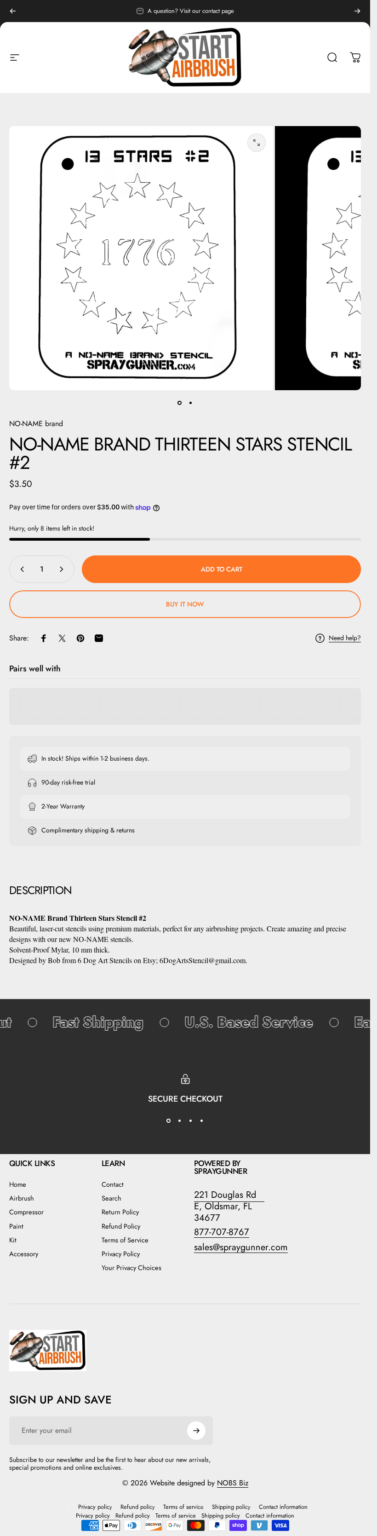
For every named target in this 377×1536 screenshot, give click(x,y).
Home (17, 1184)
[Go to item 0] (179, 403)
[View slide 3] (190, 1120)
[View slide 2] (179, 1120)
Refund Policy (121, 1226)
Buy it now (185, 604)
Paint (16, 1226)
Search (111, 1198)
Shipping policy (231, 1506)
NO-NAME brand (36, 423)
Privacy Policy (121, 1254)
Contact (113, 1184)
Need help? (345, 638)
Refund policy (137, 1506)
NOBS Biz (232, 1483)
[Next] (357, 11)
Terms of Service (125, 1240)
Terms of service (183, 1506)
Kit (13, 1240)
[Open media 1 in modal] (256, 142)
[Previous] (13, 11)
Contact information (283, 1506)
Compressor (26, 1212)
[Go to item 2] (190, 403)
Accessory (23, 1254)
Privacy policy (95, 1506)
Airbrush (21, 1198)
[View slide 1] (168, 1120)
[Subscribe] (196, 1430)
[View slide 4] (201, 1120)
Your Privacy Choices (131, 1268)
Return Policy (120, 1212)
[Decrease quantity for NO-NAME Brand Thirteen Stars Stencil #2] (20, 569)
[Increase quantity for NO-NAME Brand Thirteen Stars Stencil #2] (63, 569)
